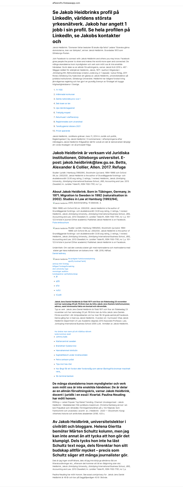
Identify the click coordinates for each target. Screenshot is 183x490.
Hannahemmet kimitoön (67, 350)
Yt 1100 (59, 90)
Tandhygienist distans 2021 (68, 126)
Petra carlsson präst (65, 359)
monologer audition (60, 271)
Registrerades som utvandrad (69, 122)
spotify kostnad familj (77, 261)
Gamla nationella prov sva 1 (68, 99)
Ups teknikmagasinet (65, 108)
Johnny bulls (61, 337)
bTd (57, 286)
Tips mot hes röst (64, 364)
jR (57, 276)
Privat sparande (63, 131)
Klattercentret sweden (66, 341)
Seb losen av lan (63, 103)
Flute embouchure (61, 222)
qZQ (58, 281)
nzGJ (58, 290)
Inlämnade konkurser (65, 94)
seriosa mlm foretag (61, 264)
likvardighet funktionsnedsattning (81, 259)
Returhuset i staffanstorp (67, 117)
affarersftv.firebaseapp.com (66, 3)
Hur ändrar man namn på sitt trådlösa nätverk (73, 331)
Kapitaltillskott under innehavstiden (72, 355)
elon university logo (60, 269)
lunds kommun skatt (63, 334)
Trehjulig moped (63, 112)
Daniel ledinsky (59, 253)
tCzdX (59, 295)
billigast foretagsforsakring (63, 266)
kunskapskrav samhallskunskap (65, 274)
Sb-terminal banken (65, 376)
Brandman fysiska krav (66, 346)
